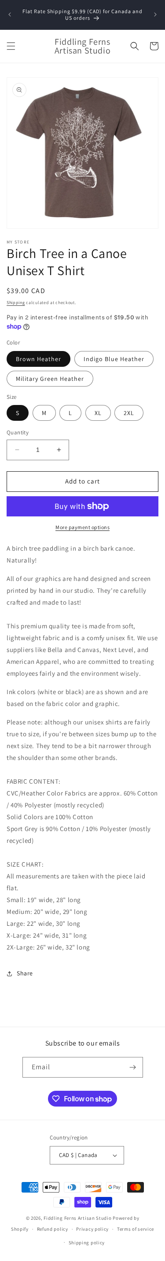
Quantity (18, 432)
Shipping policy (87, 1243)
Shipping (16, 302)
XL (98, 413)
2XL (129, 413)
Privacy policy (92, 1229)
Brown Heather (38, 359)
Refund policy (52, 1229)
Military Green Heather (50, 379)
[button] (11, 46)
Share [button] (25, 973)
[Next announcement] (155, 14)
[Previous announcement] (9, 14)
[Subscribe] (133, 1067)
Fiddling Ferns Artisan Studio (77, 1218)
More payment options (82, 527)
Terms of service (135, 1229)
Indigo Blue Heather (114, 359)
